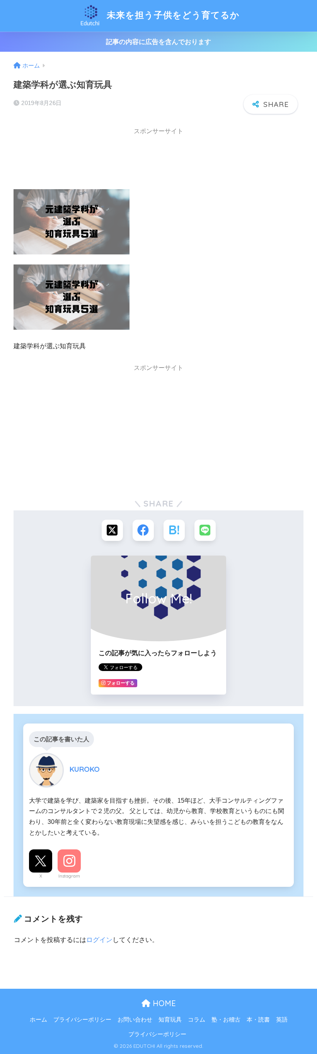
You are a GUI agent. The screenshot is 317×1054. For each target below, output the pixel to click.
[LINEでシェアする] (205, 530)
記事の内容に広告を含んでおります (158, 42)
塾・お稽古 (225, 1020)
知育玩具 (170, 1020)
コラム (196, 1020)
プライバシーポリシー (82, 1020)
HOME (163, 1003)
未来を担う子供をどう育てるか (172, 14)
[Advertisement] (75, 159)
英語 (282, 1020)
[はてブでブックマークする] (174, 530)
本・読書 (258, 1020)
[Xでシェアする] (112, 530)
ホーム (38, 1020)
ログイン (99, 940)
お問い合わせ (135, 1020)
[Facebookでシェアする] (143, 530)
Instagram (69, 876)
